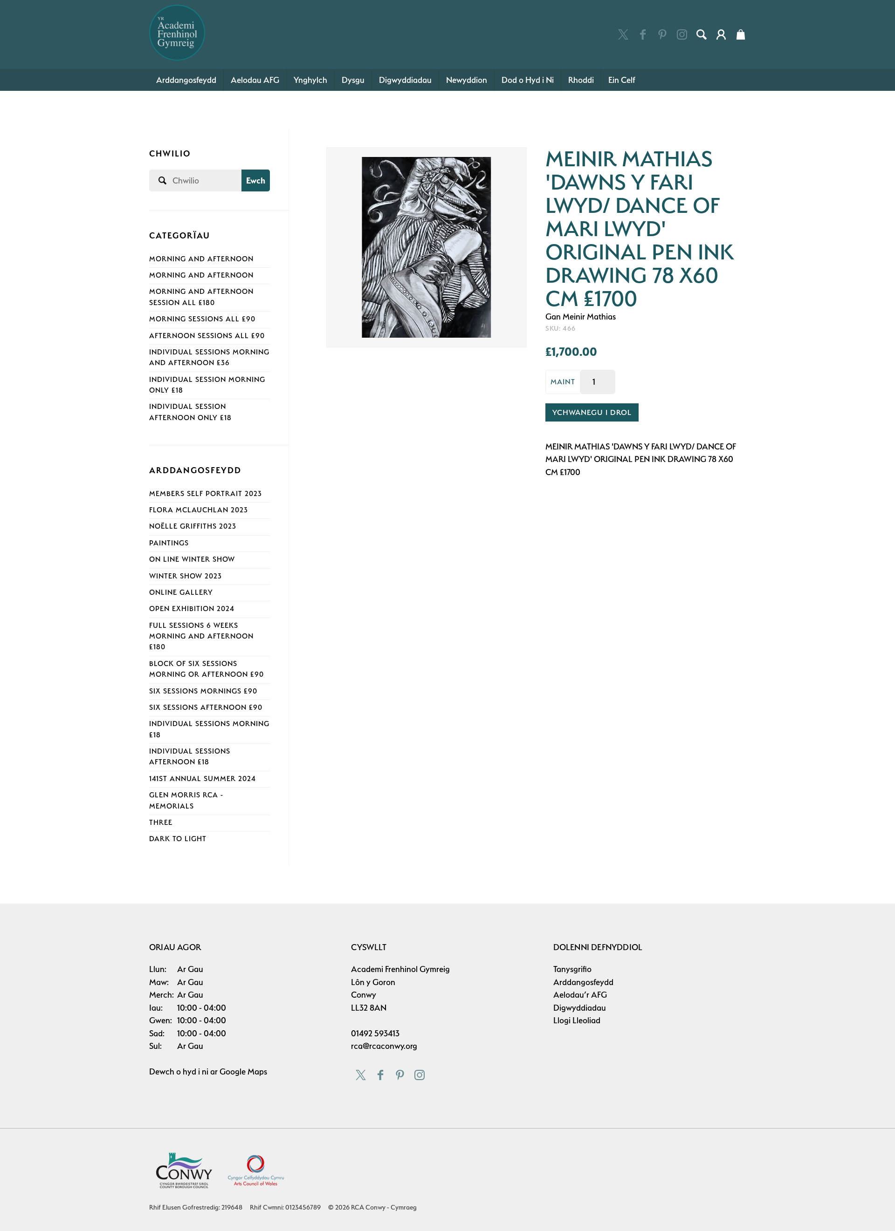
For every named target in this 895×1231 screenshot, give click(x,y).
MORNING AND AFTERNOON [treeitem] (201, 259)
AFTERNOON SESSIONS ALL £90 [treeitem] (207, 336)
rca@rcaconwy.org (384, 1046)
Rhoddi (581, 80)
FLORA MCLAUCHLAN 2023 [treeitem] (198, 510)
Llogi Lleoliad (576, 1020)
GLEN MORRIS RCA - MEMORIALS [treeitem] (186, 800)
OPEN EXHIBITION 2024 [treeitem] (191, 609)
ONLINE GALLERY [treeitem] (181, 592)
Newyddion (466, 80)
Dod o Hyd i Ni (528, 80)
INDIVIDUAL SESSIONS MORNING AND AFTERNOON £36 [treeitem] (209, 357)
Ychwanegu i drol (592, 412)
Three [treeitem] (160, 822)
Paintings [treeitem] (169, 543)
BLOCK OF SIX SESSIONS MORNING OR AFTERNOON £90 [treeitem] (206, 669)
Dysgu (353, 80)
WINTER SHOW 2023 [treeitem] (185, 576)
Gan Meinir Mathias (580, 316)
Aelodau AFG (255, 80)
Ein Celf (621, 80)
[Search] (701, 34)
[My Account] (721, 34)
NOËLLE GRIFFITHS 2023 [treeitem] (192, 526)
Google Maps (243, 1071)
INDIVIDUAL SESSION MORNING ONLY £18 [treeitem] (207, 384)
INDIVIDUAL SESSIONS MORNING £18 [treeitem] (209, 729)
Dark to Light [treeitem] (178, 839)
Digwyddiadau (405, 80)
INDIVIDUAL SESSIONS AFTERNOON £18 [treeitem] (189, 756)
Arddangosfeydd (186, 80)
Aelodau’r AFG (580, 995)
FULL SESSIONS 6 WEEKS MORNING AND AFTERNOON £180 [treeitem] (201, 636)
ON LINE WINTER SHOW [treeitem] (192, 559)
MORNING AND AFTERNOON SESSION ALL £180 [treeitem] (201, 296)
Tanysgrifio (572, 969)
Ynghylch (310, 80)
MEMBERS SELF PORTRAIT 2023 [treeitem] (205, 494)
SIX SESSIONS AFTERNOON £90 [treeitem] (205, 707)
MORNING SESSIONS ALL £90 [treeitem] (202, 319)
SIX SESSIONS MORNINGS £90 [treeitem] (203, 691)
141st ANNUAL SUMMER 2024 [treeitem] (202, 779)
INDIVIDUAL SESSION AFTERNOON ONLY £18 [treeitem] (190, 412)
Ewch (255, 180)
